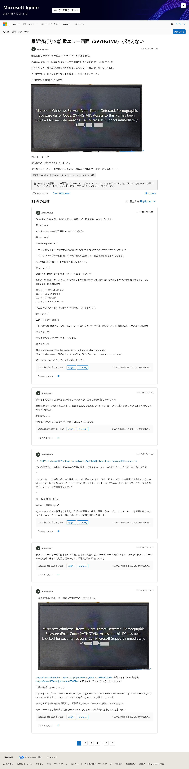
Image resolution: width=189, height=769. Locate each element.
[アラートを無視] (183, 5)
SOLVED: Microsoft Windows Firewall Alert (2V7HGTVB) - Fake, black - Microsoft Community (87, 461)
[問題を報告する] (58, 376)
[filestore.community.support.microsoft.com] (87, 150)
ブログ (39, 764)
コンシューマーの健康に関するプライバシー (90, 764)
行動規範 (130, 764)
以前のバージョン (24, 764)
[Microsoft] (5, 24)
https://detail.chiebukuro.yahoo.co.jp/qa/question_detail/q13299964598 (73, 677)
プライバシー (60, 764)
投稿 (49, 764)
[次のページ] (112, 743)
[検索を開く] (172, 24)
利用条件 (119, 764)
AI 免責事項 (8, 764)
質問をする (179, 31)
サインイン (181, 24)
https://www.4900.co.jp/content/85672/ (56, 681)
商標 (141, 764)
